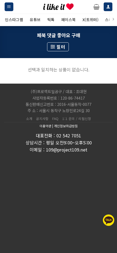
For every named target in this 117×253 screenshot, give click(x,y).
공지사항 (42, 118)
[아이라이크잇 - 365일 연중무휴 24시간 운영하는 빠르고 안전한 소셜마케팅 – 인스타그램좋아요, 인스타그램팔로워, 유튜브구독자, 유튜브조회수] (58, 7)
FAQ (55, 118)
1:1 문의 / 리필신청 (76, 118)
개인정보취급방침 (66, 126)
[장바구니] (96, 7)
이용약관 (45, 126)
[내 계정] (108, 6)
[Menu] (9, 6)
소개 (29, 118)
